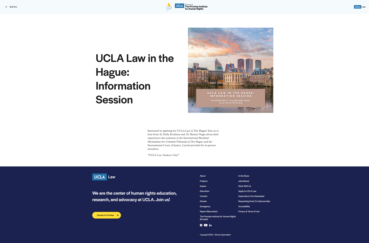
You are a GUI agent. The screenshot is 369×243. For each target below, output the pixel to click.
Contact (203, 196)
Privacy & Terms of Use (248, 211)
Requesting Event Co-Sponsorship (254, 201)
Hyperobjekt (226, 234)
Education (204, 191)
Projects (204, 181)
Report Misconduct (209, 211)
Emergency (205, 206)
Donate (203, 201)
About (203, 175)
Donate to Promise (105, 215)
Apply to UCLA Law (247, 191)
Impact (203, 186)
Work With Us (244, 186)
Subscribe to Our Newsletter (251, 196)
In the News (243, 175)
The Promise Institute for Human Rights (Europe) (218, 218)
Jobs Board (243, 181)
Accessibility (244, 206)
